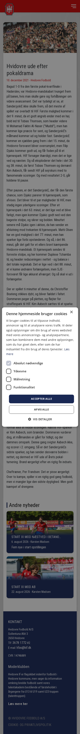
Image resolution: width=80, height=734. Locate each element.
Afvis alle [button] (41, 409)
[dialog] (40, 367)
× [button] (71, 312)
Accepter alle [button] (41, 399)
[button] (40, 419)
